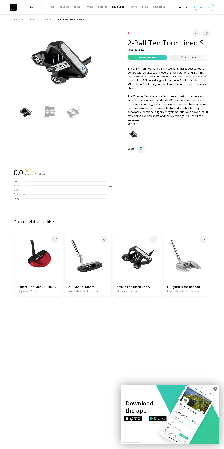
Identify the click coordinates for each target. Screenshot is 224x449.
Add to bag (190, 57)
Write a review (147, 57)
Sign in (183, 7)
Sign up (204, 7)
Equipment (19, 19)
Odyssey (34, 19)
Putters (48, 19)
